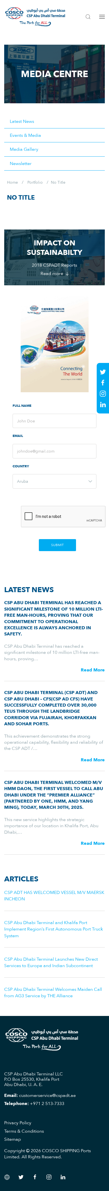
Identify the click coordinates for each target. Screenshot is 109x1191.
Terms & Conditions (24, 1131)
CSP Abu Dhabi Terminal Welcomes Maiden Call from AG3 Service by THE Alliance (53, 992)
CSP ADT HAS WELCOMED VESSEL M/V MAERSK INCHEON (54, 895)
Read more (52, 273)
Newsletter (21, 163)
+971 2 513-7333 (47, 1103)
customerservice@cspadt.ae (47, 1095)
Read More (93, 670)
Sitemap (12, 1139)
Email (18, 436)
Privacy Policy (17, 1122)
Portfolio (35, 182)
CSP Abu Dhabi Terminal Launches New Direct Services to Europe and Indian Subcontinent (51, 962)
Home (12, 182)
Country (21, 466)
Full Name (22, 405)
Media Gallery (24, 149)
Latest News (22, 121)
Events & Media (25, 135)
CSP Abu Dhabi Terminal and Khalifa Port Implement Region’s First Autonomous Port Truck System (53, 929)
